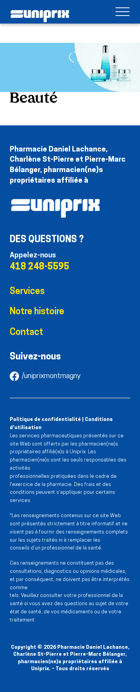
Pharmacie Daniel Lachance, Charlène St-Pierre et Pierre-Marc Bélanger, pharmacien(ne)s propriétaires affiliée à (68, 165)
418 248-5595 (39, 267)
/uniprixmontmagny (51, 376)
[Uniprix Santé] (40, 16)
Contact (26, 332)
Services (27, 291)
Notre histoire (37, 312)
